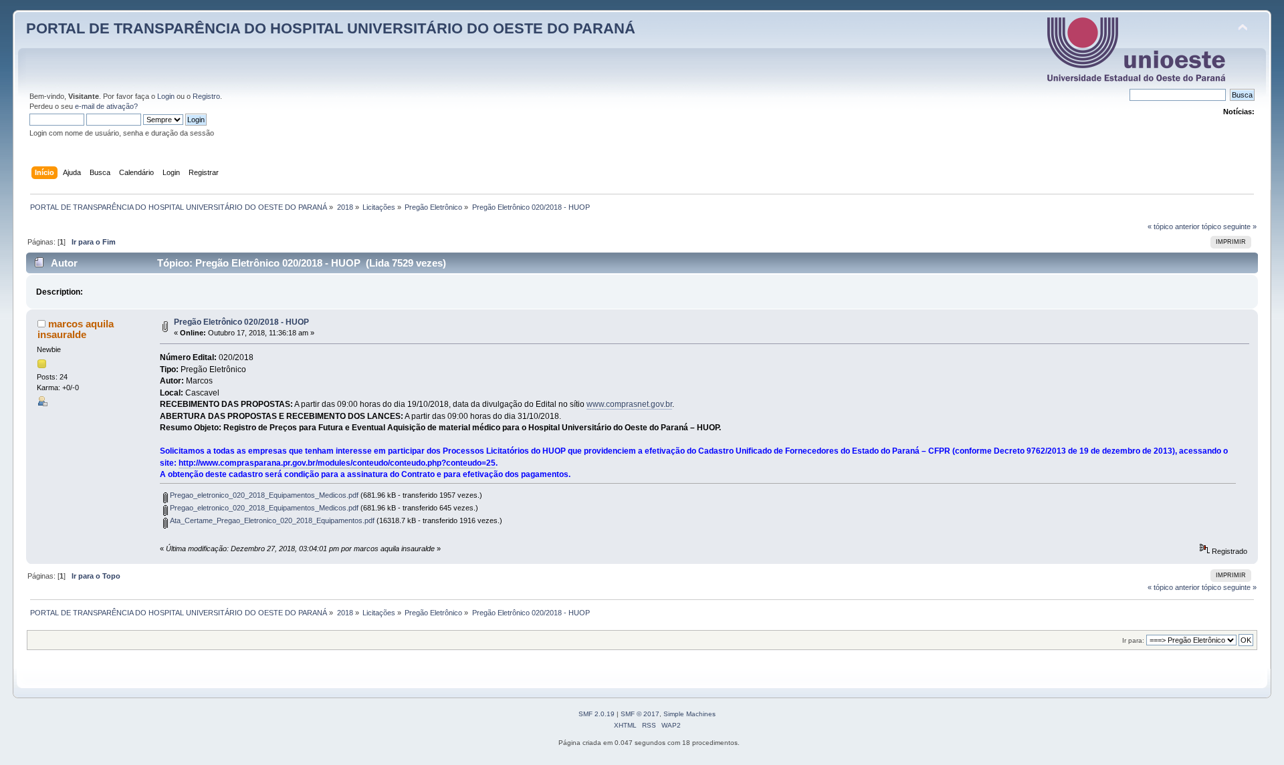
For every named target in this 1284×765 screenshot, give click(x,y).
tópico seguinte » (1229, 226)
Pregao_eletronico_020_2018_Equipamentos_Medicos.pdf (263, 495)
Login (166, 96)
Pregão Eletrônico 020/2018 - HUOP (241, 322)
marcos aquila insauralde (75, 329)
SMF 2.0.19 (596, 714)
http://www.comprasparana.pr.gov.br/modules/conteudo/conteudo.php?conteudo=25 (337, 463)
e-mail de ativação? (106, 106)
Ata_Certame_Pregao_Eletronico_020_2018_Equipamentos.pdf (271, 520)
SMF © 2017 (640, 714)
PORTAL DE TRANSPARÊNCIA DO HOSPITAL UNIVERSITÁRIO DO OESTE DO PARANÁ (330, 28)
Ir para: (1133, 640)
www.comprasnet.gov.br (629, 404)
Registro (206, 96)
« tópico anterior (1174, 226)
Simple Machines (689, 714)
